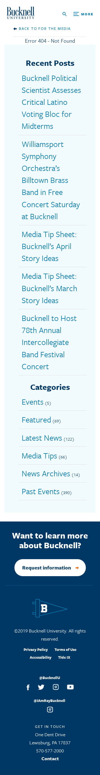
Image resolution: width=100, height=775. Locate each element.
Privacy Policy (36, 649)
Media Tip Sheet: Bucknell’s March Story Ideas (49, 287)
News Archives (46, 473)
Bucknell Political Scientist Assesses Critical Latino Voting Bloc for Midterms (51, 102)
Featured (36, 419)
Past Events (41, 491)
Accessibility (40, 657)
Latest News (42, 437)
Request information (46, 567)
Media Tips (39, 455)
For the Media (54, 28)
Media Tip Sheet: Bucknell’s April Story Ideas (49, 246)
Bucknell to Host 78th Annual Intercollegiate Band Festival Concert (49, 342)
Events (33, 401)
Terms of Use (65, 649)
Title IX (64, 657)
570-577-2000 (50, 750)
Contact (50, 758)
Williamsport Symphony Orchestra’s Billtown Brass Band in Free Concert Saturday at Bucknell (51, 180)
